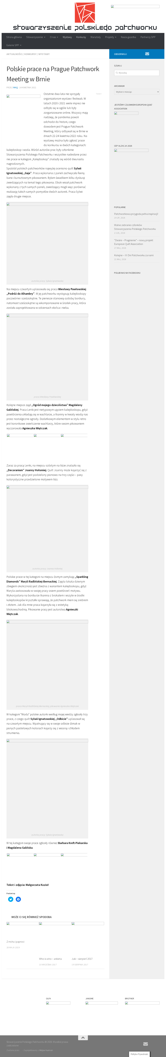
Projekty (109, 37)
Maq (15, 87)
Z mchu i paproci (15, 941)
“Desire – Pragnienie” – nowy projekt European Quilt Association (133, 242)
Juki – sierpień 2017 (82, 959)
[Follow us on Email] (147, 54)
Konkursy (81, 37)
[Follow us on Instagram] (158, 54)
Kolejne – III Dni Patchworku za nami (134, 255)
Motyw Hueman (46, 1050)
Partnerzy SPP (148, 37)
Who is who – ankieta (50, 959)
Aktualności (14, 54)
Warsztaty (95, 37)
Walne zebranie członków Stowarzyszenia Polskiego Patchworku (135, 227)
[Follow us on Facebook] (152, 54)
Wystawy (67, 37)
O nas (53, 37)
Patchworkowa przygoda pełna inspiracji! (136, 214)
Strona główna (14, 37)
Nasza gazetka (128, 37)
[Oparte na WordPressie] (21, 1050)
